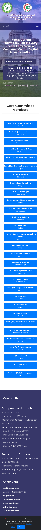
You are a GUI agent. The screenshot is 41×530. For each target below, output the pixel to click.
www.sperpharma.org (12, 473)
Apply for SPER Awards (20, 61)
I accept (21, 527)
